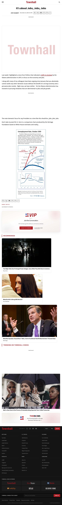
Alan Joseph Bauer (46, 448)
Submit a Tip (24, 468)
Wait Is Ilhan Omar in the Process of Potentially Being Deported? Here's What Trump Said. (26, 410)
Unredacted (4, 465)
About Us (23, 460)
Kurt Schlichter (6, 301)
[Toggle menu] (2, 2)
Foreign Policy (25, 448)
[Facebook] (33, 428)
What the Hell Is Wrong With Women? (12, 299)
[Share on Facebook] (41, 13)
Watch (3, 445)
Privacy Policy (12, 500)
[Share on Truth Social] (38, 13)
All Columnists (45, 453)
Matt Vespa (5, 340)
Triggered (4, 462)
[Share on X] (34, 13)
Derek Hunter (44, 440)
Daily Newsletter (45, 465)
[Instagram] (30, 428)
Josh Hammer (45, 450)
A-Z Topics (24, 434)
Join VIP (57, 428)
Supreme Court (25, 453)
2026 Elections (25, 438)
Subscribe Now (38, 228)
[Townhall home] (7, 429)
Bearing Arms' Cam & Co (7, 468)
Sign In (46, 428)
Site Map (32, 500)
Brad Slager (44, 445)
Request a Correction (25, 500)
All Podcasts (4, 473)
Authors (3, 453)
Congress (24, 440)
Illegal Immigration (26, 450)
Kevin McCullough (45, 443)
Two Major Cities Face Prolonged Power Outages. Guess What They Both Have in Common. (26, 269)
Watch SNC (44, 468)
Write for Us (24, 470)
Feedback (18, 500)
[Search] (59, 2)
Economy (24, 445)
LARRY (3, 460)
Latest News (4, 440)
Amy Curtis (5, 271)
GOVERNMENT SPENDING (7, 207)
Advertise (24, 462)
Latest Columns (5, 443)
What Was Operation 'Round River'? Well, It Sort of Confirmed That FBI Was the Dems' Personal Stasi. (29, 338)
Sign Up (57, 495)
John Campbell (15, 13)
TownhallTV (4, 450)
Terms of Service (5, 500)
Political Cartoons (5, 448)
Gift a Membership (45, 462)
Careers (23, 465)
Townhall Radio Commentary (8, 470)
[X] (27, 428)
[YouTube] (36, 428)
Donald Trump (25, 443)
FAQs (52, 428)
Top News (4, 438)
